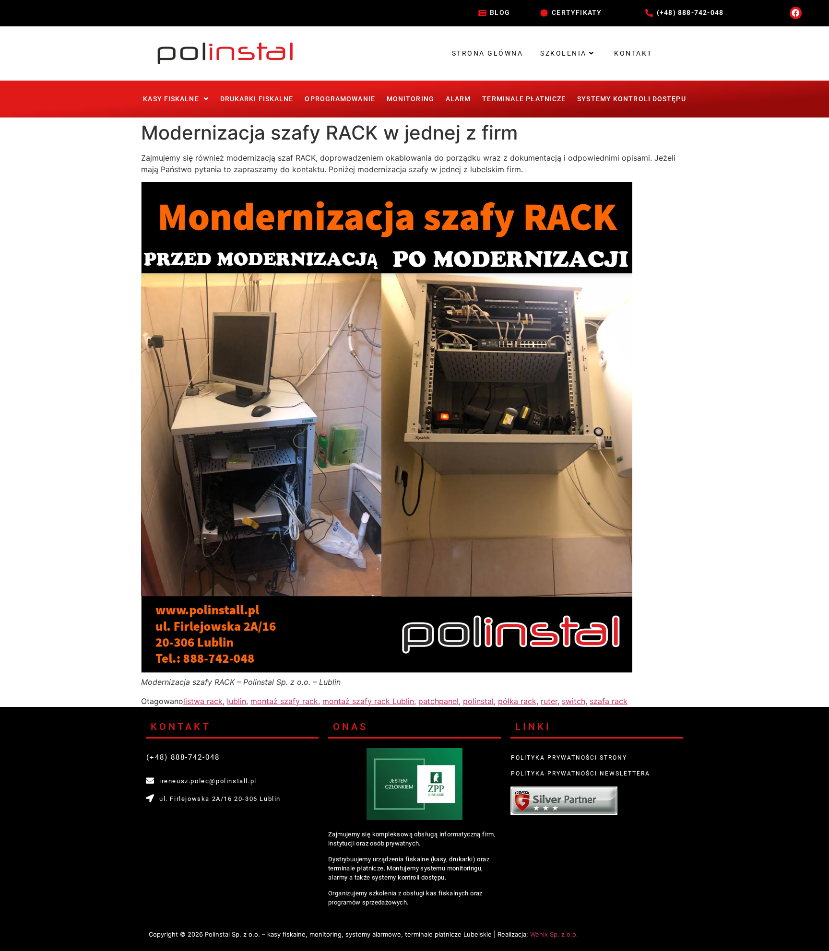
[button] (175, 98)
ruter (549, 701)
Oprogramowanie (340, 99)
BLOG (500, 12)
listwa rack (203, 701)
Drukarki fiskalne (257, 99)
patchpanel (438, 701)
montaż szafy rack (284, 701)
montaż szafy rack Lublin (368, 701)
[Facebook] (796, 13)
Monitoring (410, 99)
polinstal (478, 701)
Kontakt (633, 53)
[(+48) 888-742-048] (649, 13)
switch (573, 701)
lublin (236, 701)
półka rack (517, 701)
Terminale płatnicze (524, 99)
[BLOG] (482, 13)
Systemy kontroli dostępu (631, 99)
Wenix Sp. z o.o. (554, 934)
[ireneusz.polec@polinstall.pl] (150, 780)
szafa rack (609, 701)
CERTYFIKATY (577, 12)
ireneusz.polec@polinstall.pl (208, 781)
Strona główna (487, 53)
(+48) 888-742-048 (690, 12)
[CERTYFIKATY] (544, 13)
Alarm (458, 99)
